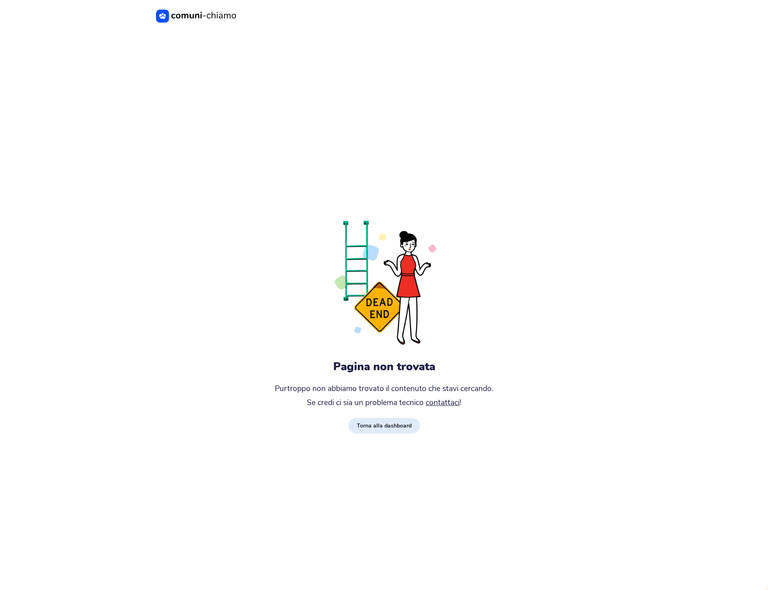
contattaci (443, 402)
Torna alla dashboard (384, 425)
